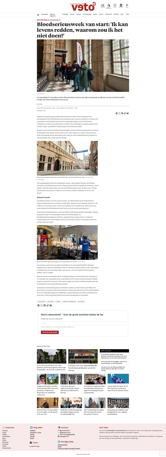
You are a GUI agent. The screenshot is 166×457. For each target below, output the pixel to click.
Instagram (33, 432)
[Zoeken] (127, 6)
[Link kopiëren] (125, 113)
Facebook (32, 430)
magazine (63, 445)
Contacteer (63, 436)
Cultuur (101, 14)
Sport (122, 14)
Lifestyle (116, 14)
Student (78, 14)
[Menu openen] (38, 15)
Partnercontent (6, 448)
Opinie (95, 14)
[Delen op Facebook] (116, 113)
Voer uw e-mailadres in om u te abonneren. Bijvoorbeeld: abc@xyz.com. (57, 327)
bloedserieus (41, 301)
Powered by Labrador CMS (83, 454)
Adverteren (63, 432)
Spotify (32, 438)
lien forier (50, 301)
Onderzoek (108, 14)
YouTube (32, 436)
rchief (59, 446)
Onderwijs (65, 14)
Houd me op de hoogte (49, 332)
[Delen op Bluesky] (127, 113)
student (58, 301)
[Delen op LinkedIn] (122, 113)
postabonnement (70, 434)
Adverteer (103, 7)
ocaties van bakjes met (64, 448)
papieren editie (75, 448)
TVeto (127, 14)
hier (159, 436)
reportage (81, 301)
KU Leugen (5, 444)
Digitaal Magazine (53, 15)
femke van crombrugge (69, 301)
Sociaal (72, 14)
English (4, 446)
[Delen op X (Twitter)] (119, 113)
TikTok (39, 432)
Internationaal (87, 14)
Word (60, 430)
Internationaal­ (6, 436)
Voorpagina (44, 14)
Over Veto (121, 7)
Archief (114, 7)
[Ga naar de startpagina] (83, 6)
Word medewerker (108, 7)
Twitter (32, 434)
